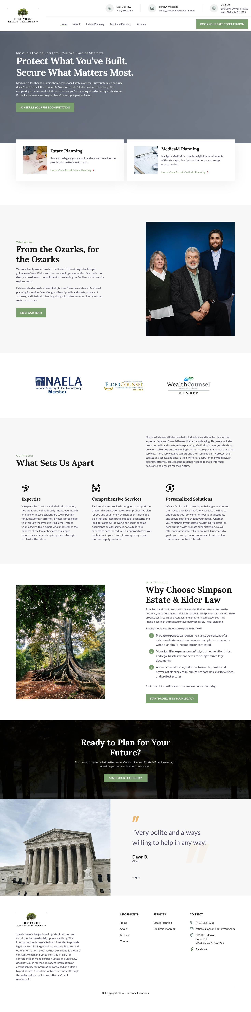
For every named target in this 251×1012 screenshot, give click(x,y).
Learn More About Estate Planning (70, 170)
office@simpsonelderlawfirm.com (177, 10)
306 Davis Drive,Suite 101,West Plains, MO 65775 (210, 939)
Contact (124, 941)
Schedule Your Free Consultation (45, 107)
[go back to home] (31, 920)
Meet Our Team (31, 312)
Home (63, 24)
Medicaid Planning (120, 24)
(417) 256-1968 (124, 10)
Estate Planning (95, 24)
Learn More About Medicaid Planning (183, 172)
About (76, 24)
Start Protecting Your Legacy (172, 698)
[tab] (133, 878)
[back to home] (23, 15)
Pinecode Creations (137, 992)
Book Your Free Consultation (222, 24)
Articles (141, 24)
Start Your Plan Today (125, 777)
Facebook (201, 949)
